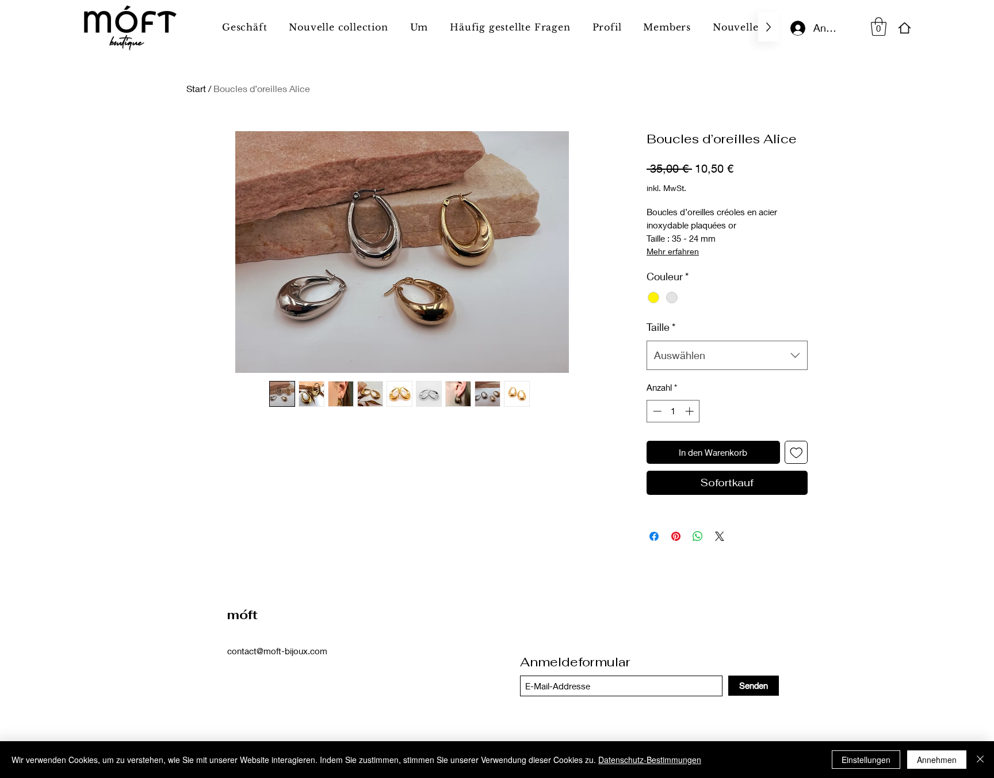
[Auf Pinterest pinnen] (676, 536)
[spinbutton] (673, 411)
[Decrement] (656, 411)
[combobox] (727, 355)
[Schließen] (980, 759)
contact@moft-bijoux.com (277, 651)
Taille (661, 327)
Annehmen (937, 759)
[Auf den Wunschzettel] (796, 452)
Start (196, 88)
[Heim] (904, 27)
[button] (878, 26)
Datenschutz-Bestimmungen (649, 759)
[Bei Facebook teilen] (654, 536)
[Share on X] (720, 536)
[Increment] (690, 411)
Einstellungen (866, 759)
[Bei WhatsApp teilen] (698, 536)
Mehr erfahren (673, 251)
